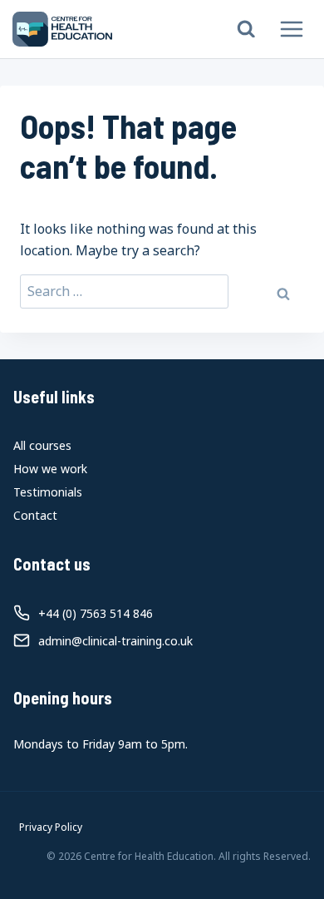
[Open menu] (291, 29)
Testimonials (47, 492)
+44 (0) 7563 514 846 (95, 613)
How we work (50, 469)
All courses (42, 445)
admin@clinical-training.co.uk (115, 641)
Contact (35, 515)
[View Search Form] (246, 29)
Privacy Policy (50, 827)
